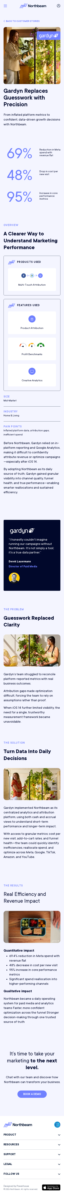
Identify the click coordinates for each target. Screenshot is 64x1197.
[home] (32, 5)
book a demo (32, 1094)
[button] (5, 6)
